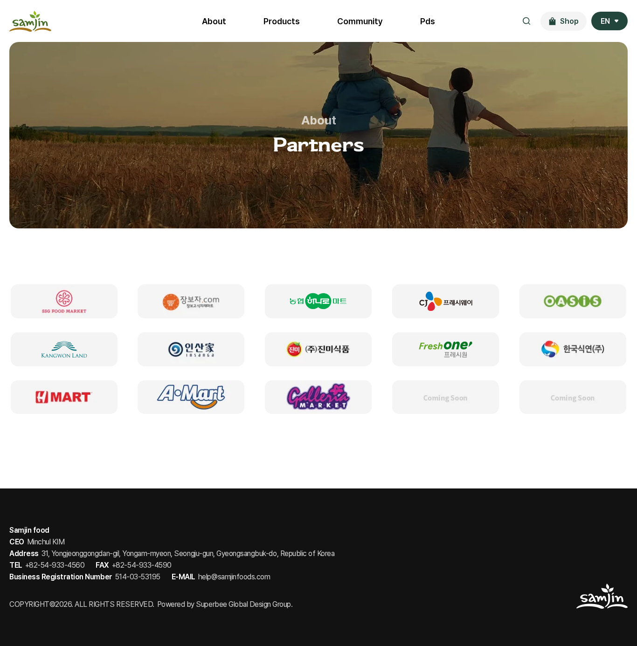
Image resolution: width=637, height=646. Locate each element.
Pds (427, 21)
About (214, 21)
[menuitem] (609, 21)
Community (360, 21)
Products (281, 21)
